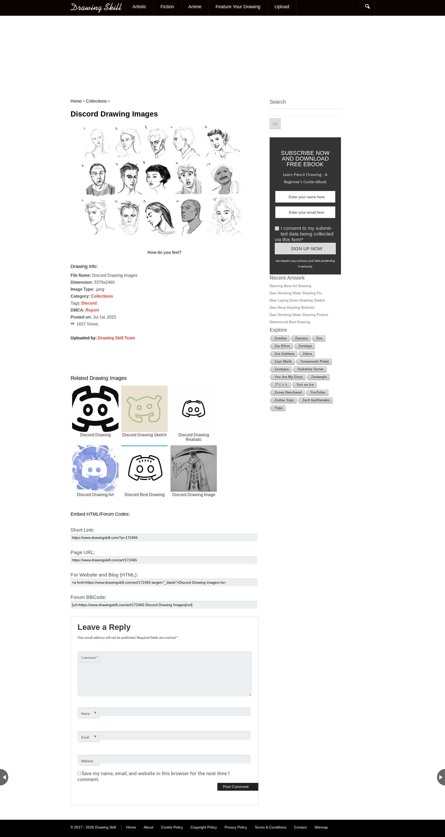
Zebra (307, 354)
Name (88, 714)
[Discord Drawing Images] (164, 245)
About (148, 827)
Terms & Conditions (270, 827)
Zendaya (305, 346)
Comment (89, 658)
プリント (281, 385)
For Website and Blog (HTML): (104, 574)
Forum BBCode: (88, 597)
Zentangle (319, 377)
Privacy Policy (236, 827)
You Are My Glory (289, 377)
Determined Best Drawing (290, 322)
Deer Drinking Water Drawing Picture (299, 315)
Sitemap (321, 827)
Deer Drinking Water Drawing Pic (296, 293)
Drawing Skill (105, 827)
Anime (194, 6)
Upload (282, 6)
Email (88, 738)
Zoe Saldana (284, 354)
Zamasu (301, 338)
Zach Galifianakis (316, 400)
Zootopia (282, 369)
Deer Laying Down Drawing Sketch (297, 300)
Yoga (279, 408)
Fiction (167, 6)
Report (92, 310)
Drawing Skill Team (116, 338)
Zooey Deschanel (288, 392)
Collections (102, 296)
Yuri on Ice (305, 385)
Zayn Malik (283, 361)
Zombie (281, 338)
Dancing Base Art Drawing (290, 286)
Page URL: (83, 552)
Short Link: (82, 530)
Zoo (319, 338)
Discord (89, 303)
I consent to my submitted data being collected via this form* (304, 233)
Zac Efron (282, 346)
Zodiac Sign (284, 400)
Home (131, 827)
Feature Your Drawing (238, 6)
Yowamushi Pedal (314, 361)
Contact (300, 827)
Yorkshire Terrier (310, 369)
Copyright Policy (204, 827)
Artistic (139, 6)
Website (87, 761)
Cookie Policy (172, 827)
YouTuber (318, 392)
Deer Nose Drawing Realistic (292, 307)
